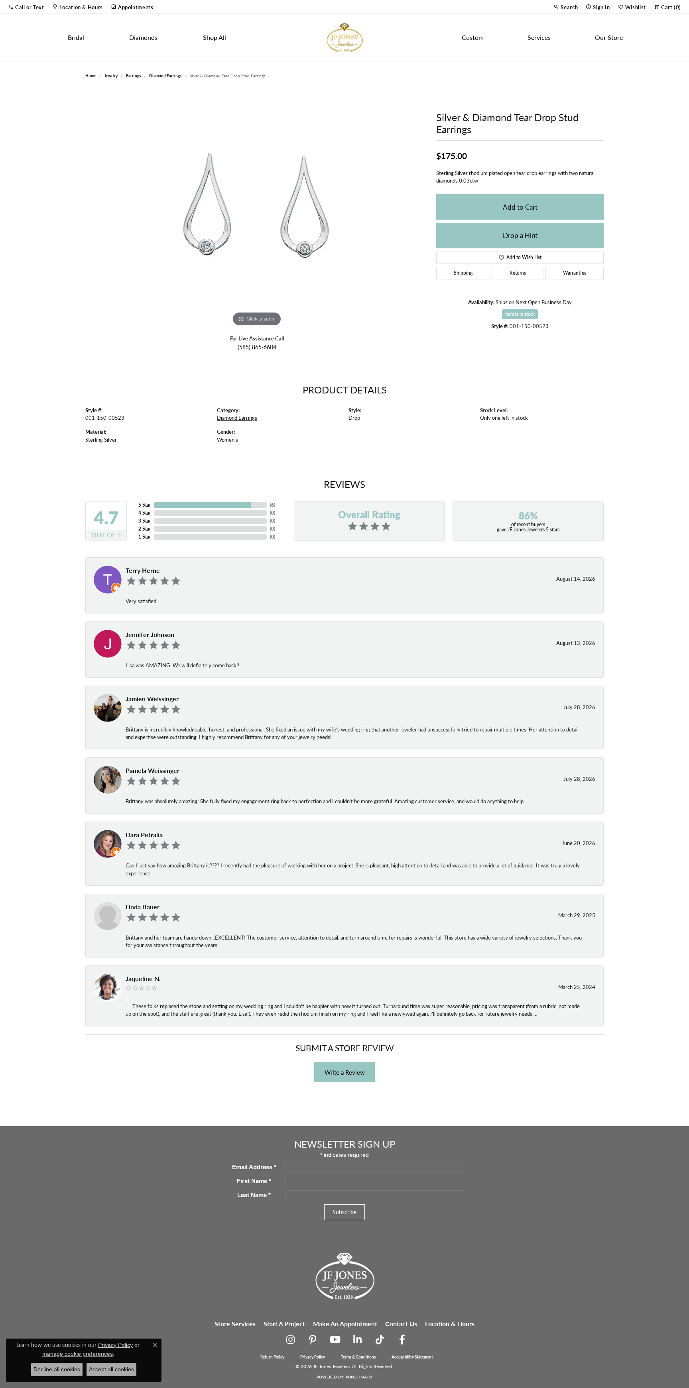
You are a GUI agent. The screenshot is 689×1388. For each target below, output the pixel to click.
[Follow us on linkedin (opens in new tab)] (357, 1340)
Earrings (133, 76)
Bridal (76, 37)
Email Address (254, 1167)
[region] (256, 208)
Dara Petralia (144, 834)
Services (539, 37)
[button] (26, 7)
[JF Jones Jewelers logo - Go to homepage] (344, 37)
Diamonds (143, 37)
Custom (473, 37)
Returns (518, 272)
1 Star (144, 536)
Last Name (254, 1194)
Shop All (214, 37)
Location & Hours (449, 1323)
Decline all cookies (56, 1369)
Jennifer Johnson (150, 634)
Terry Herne (143, 570)
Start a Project (284, 1323)
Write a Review (345, 1072)
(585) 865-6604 (257, 347)
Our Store (609, 37)
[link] (77, 7)
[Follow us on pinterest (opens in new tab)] (313, 1340)
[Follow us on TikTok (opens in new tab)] (380, 1340)
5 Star (144, 504)
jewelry (111, 76)
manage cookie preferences (77, 1354)
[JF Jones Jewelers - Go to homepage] (344, 1275)
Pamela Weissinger (152, 770)
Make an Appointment (345, 1323)
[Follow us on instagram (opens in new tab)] (290, 1340)
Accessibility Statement (412, 1357)
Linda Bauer (142, 906)
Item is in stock (520, 314)
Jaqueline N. (143, 978)
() (272, 504)
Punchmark (359, 1377)
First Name (254, 1181)
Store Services (235, 1323)
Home (90, 76)
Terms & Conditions (358, 1357)
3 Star (144, 520)
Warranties (574, 272)
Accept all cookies (111, 1369)
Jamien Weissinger (152, 698)
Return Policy (272, 1357)
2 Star (144, 528)
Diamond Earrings (165, 76)
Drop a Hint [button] (520, 235)
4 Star (144, 512)
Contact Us (401, 1323)
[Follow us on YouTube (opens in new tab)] (335, 1340)
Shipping (463, 272)
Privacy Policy (312, 1357)
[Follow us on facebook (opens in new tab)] (402, 1340)
